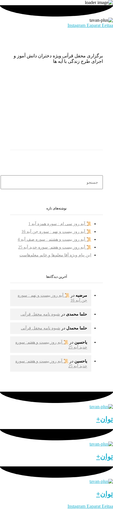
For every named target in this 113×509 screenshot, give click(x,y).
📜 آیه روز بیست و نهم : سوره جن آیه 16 (56, 231)
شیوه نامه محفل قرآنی (40, 314)
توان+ (104, 419)
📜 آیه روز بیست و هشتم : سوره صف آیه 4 (54, 239)
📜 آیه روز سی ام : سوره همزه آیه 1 (59, 224)
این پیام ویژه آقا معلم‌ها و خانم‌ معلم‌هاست (55, 255)
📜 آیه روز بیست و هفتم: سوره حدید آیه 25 (54, 247)
